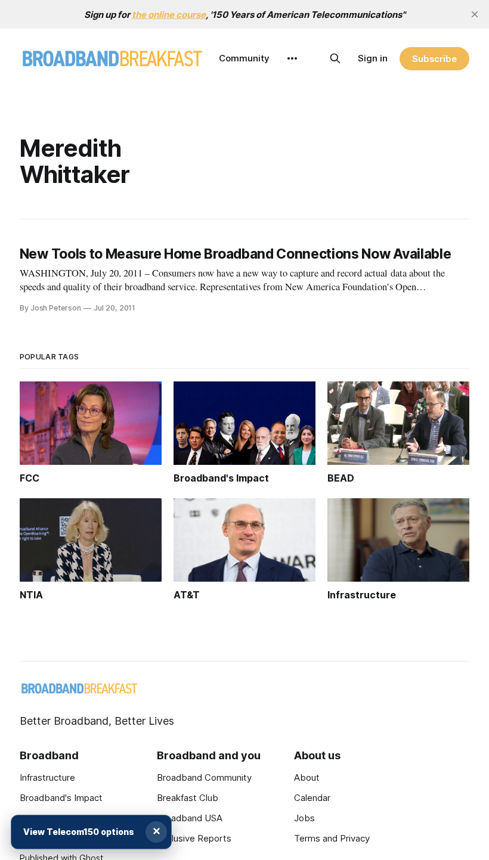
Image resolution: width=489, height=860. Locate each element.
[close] (474, 14)
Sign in (373, 58)
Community (244, 58)
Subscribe (434, 58)
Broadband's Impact (61, 797)
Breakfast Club (187, 797)
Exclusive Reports (194, 838)
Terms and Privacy (332, 838)
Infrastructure (47, 777)
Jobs (304, 818)
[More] (292, 58)
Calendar (312, 797)
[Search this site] (335, 58)
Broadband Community (204, 777)
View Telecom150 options (78, 832)
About (307, 777)
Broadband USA (189, 818)
